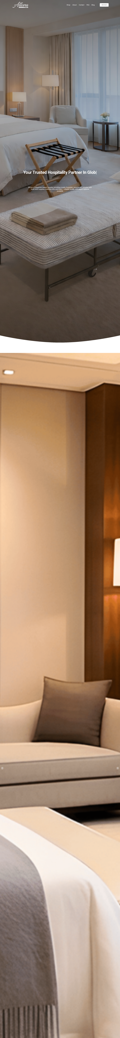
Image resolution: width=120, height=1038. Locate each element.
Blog (93, 5)
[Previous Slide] (2, 768)
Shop (68, 5)
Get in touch (104, 4)
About (74, 5)
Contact (81, 5)
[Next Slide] (118, 768)
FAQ (88, 5)
